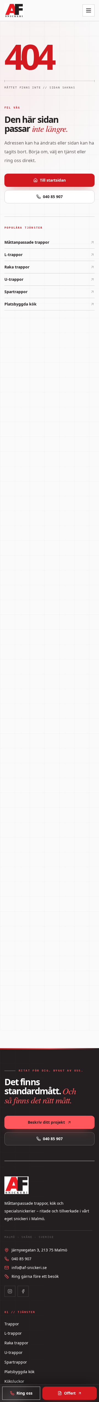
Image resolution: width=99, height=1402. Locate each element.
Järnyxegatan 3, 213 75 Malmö (39, 1250)
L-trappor (13, 254)
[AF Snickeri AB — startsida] (14, 11)
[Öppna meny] (88, 10)
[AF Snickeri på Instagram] (9, 1291)
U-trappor (13, 279)
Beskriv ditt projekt (46, 1122)
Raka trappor (16, 267)
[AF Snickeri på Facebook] (23, 1291)
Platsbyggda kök (20, 304)
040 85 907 (53, 196)
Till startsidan (53, 180)
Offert (70, 1393)
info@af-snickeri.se (29, 1267)
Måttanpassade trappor (26, 242)
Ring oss (24, 1393)
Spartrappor (16, 291)
